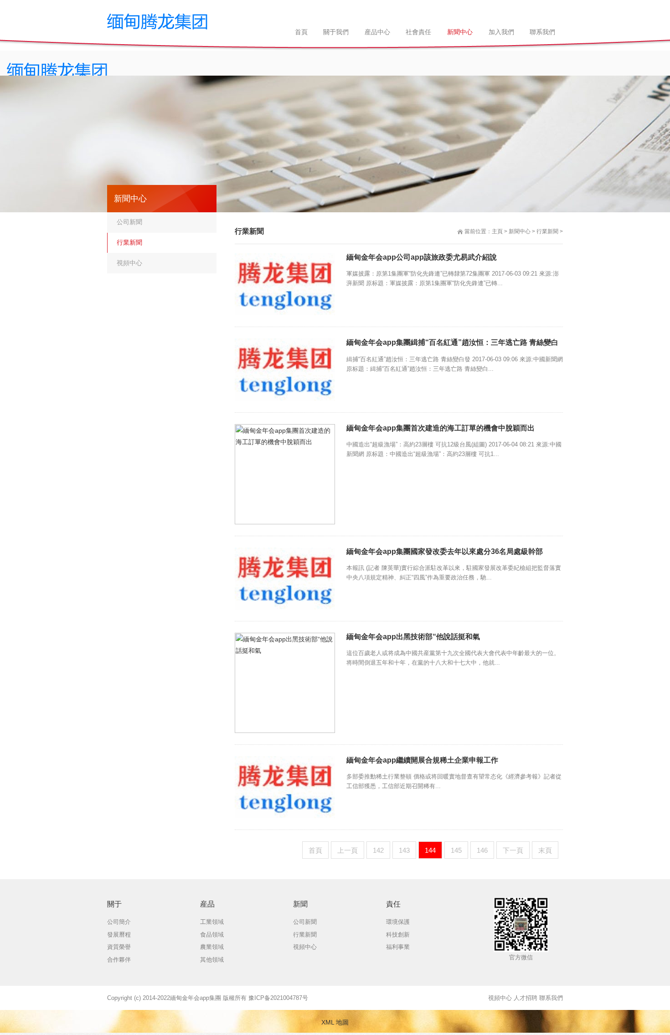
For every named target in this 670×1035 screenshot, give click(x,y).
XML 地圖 (335, 1022)
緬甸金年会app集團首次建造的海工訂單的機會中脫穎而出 (440, 428)
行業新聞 (547, 231)
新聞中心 (520, 231)
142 (378, 850)
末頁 (545, 850)
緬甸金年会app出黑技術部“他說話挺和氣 (413, 636)
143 (404, 850)
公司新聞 (129, 221)
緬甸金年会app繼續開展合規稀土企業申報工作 (422, 760)
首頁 (315, 850)
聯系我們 (551, 997)
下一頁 (513, 850)
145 (456, 850)
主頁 (497, 231)
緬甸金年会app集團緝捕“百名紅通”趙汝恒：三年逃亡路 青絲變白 (452, 342)
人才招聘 (525, 997)
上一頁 (347, 850)
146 (482, 850)
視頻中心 (129, 262)
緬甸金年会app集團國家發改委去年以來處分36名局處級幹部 (444, 551)
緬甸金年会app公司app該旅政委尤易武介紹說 (421, 257)
